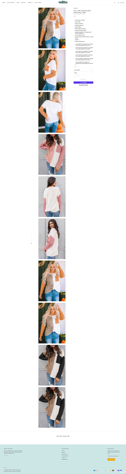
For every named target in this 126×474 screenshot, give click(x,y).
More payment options (83, 84)
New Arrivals (11, 2)
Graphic (23, 2)
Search (63, 450)
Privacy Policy (64, 454)
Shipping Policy (65, 459)
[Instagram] (6, 455)
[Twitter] (78, 66)
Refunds (63, 452)
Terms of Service (65, 455)
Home (3, 2)
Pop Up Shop (38, 2)
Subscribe (111, 459)
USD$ (114, 2)
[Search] (120, 2)
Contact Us (64, 457)
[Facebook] (77, 66)
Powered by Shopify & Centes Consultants (12, 471)
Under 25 (30, 2)
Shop (18, 2)
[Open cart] (123, 2)
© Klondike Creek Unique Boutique (12, 469)
